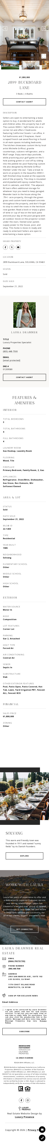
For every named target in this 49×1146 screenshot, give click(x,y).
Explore (24, 856)
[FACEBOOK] (21, 1100)
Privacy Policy (36, 1130)
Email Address (10, 1002)
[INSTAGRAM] (27, 1100)
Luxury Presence (24, 1117)
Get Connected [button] (24, 929)
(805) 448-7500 (10, 351)
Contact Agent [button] (24, 102)
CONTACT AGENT (24, 377)
